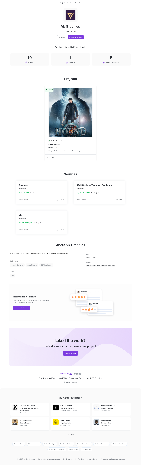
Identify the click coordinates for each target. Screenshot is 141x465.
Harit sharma (106, 420)
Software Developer (101, 444)
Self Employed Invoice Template (73, 459)
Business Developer (119, 444)
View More (70, 435)
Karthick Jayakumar (27, 405)
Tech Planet (65, 420)
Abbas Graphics (26, 420)
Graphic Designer (17, 265)
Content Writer (19, 444)
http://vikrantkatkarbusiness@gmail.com (100, 266)
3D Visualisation (46, 265)
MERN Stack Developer (57, 449)
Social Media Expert (83, 444)
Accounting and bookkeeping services (113, 459)
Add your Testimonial (21, 308)
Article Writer (73, 449)
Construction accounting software (49, 459)
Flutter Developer (50, 444)
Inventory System (92, 459)
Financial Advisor (33, 444)
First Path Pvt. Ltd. (108, 405)
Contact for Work (76, 37)
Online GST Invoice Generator (25, 459)
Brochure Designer (66, 444)
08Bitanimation (66, 405)
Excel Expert (86, 449)
